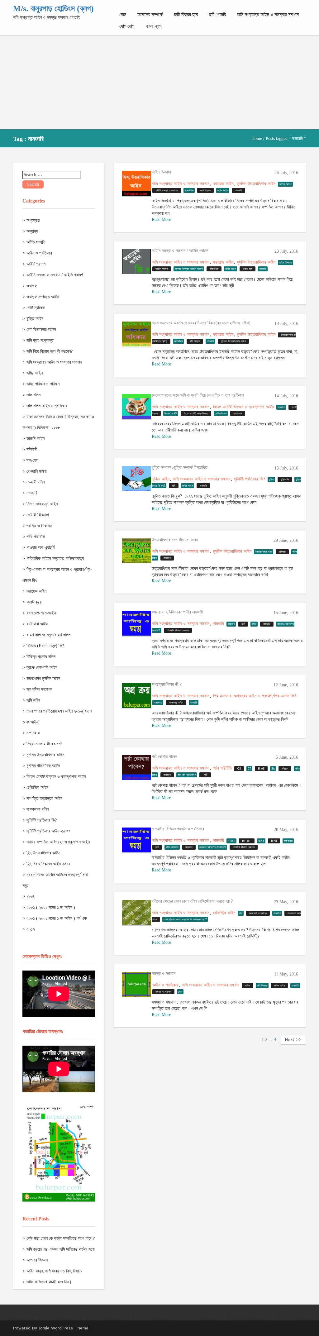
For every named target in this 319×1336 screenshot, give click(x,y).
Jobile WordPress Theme (63, 1328)
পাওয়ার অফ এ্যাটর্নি (40, 547)
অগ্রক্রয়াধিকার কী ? (167, 684)
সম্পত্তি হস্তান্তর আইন (44, 798)
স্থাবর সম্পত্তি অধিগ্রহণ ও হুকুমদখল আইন (58, 842)
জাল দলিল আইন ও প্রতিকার (46, 405)
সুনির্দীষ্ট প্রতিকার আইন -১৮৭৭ (48, 831)
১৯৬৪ (30, 896)
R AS (261, 769)
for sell (246, 841)
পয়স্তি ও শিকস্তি (39, 525)
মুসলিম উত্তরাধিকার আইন (45, 754)
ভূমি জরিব (33, 700)
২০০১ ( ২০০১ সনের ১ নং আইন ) (50, 907)
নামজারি (31, 493)
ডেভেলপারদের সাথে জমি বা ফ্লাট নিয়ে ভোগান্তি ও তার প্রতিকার (198, 395)
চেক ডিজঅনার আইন (41, 329)
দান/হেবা (32, 460)
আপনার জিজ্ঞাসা (37, 1260)
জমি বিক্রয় (205, 190)
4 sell (231, 841)
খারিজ (247, 986)
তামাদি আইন (35, 438)
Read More (161, 219)
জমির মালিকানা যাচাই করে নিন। (49, 1282)
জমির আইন (34, 373)
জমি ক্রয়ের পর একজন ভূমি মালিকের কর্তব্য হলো (60, 1249)
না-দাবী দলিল (35, 482)
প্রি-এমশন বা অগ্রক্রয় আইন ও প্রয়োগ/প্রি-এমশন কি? (254, 696)
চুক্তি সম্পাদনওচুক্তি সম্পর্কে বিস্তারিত (179, 467)
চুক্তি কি (285, 480)
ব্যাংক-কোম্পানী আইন (41, 667)
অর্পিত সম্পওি (35, 242)
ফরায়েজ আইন (36, 591)
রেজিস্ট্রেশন (220, 414)
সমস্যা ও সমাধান (163, 973)
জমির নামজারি (172, 847)
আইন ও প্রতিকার (39, 253)
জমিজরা (282, 552)
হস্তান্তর (237, 414)
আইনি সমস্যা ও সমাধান (166, 190)
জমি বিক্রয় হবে (186, 14)
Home (256, 138)
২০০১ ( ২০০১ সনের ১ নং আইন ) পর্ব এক (56, 918)
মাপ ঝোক (33, 733)
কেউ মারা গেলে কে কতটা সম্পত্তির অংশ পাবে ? (60, 1238)
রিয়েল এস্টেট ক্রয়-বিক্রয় (196, 414)
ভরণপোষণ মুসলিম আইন (43, 678)
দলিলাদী (31, 449)
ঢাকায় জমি (247, 269)
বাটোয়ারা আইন (37, 624)
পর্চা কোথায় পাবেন (164, 756)
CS (239, 769)
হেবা (180, 992)
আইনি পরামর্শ (35, 264)
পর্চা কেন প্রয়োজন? (187, 775)
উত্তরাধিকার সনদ (263, 552)
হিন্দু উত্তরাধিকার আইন (43, 853)
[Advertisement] (159, 82)
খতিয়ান (285, 769)
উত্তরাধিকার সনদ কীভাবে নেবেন (175, 539)
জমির (254, 624)
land (261, 841)
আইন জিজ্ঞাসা (161, 172)
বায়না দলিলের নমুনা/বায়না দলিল (48, 634)
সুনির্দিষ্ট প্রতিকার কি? (41, 820)
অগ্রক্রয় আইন (176, 703)
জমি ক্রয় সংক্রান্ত (40, 340)
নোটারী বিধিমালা (37, 515)
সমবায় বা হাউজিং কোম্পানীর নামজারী (177, 612)
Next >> (293, 1040)
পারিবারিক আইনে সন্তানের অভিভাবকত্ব (55, 558)
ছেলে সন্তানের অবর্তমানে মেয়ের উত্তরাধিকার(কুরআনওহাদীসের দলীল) (201, 323)
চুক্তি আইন (34, 318)
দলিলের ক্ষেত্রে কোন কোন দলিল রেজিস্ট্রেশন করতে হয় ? (192, 901)
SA (273, 769)
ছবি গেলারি (217, 14)
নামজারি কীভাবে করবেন (178, 630)
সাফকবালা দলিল (37, 809)
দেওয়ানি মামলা (36, 471)
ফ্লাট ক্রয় (33, 602)
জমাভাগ (231, 624)
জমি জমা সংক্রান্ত (258, 913)
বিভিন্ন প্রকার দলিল (40, 656)
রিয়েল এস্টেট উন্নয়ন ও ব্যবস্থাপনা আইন (56, 776)
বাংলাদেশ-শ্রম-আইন (41, 613)
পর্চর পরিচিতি (35, 536)
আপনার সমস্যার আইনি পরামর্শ (189, 269)
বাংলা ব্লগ (154, 26)
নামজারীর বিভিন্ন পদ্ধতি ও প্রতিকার (178, 829)
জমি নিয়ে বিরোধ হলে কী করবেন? (49, 351)
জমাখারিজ (189, 190)
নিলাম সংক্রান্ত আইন (42, 504)
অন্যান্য (32, 231)
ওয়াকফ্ (31, 286)
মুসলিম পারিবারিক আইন (43, 765)
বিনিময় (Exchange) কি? (45, 645)
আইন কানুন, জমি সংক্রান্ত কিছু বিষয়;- (54, 1271)
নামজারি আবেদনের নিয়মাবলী (212, 847)
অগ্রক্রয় (33, 220)
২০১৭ (30, 929)
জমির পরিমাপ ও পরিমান (43, 384)
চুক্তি (271, 480)
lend (274, 841)
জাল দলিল (33, 395)
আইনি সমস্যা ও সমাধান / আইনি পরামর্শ (54, 275)
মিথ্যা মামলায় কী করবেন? (44, 744)
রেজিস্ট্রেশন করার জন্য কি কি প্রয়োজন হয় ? (185, 920)
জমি (173, 486)
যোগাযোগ (127, 26)
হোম (122, 14)
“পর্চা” (205, 775)
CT (249, 769)
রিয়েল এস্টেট (170, 414)
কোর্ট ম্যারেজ (35, 307)
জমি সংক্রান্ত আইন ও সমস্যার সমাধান (268, 14)
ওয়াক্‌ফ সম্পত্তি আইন (42, 296)
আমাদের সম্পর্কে (150, 14)
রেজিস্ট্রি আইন (37, 787)
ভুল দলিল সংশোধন (39, 689)
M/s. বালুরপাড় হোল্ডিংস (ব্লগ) (53, 8)
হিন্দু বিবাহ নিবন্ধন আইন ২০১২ (48, 863)
